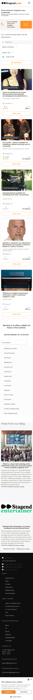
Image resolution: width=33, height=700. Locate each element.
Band (7, 625)
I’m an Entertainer (11, 609)
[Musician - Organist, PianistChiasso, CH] (16, 180)
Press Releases (10, 593)
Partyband (7, 381)
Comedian (8, 641)
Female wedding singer (11, 409)
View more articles (9, 549)
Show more (17, 113)
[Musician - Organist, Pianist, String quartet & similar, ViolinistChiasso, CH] (16, 129)
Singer (7, 631)
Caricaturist (7, 372)
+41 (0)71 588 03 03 (8, 650)
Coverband (7, 385)
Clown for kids (8, 395)
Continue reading (6, 486)
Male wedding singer (10, 413)
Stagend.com (9, 578)
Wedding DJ (8, 362)
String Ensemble (9, 353)
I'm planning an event (12, 606)
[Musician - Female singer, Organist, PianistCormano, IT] (16, 79)
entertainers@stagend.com (11, 672)
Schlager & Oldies (9, 404)
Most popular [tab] (6, 342)
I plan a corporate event (12, 603)
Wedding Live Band (10, 348)
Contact (7, 584)
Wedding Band (10, 637)
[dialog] (16, 688)
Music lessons (9, 615)
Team (7, 581)
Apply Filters (17, 62)
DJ (6, 628)
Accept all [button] (8, 692)
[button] (16, 697)
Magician (7, 390)
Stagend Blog (9, 590)
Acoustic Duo (8, 367)
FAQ (6, 612)
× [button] (31, 679)
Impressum (9, 587)
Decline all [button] (24, 692)
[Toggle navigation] (29, 3)
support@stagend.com (9, 663)
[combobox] (28, 679)
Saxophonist (8, 376)
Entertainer (7, 399)
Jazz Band (7, 358)
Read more (23, 688)
